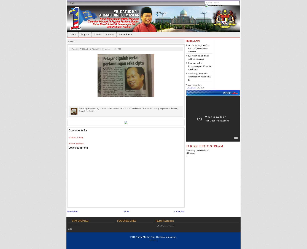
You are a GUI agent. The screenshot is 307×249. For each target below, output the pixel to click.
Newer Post (72, 211)
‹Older (80, 137)
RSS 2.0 (92, 111)
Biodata (97, 34)
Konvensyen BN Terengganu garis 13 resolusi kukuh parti (200, 66)
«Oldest (73, 137)
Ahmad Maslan (191, 88)
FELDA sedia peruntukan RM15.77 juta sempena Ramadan (198, 48)
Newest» (80, 143)
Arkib (72, 3)
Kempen (110, 34)
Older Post (179, 211)
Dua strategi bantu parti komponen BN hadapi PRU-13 (200, 76)
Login (153, 240)
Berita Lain (193, 41)
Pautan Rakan (125, 34)
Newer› (72, 143)
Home (70, 41)
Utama (73, 34)
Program (85, 34)
